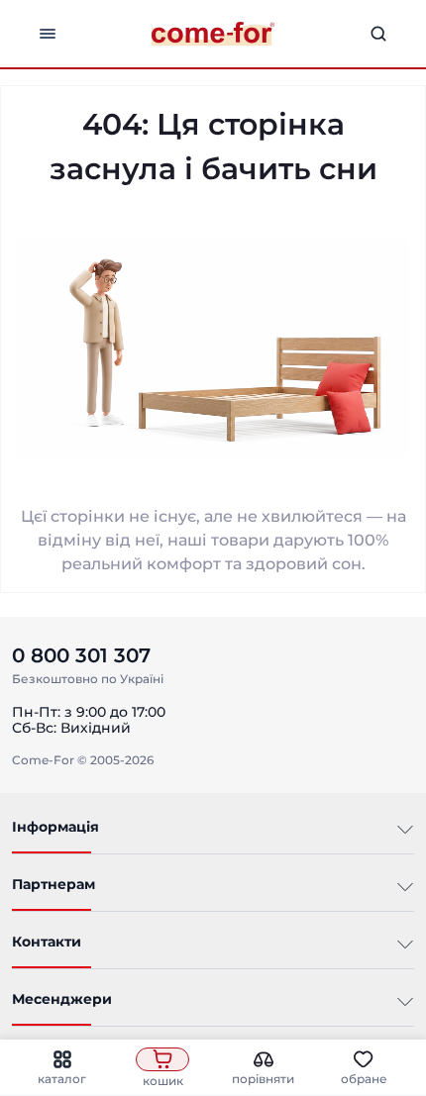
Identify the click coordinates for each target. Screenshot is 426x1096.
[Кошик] (162, 1059)
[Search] (378, 33)
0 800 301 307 (81, 655)
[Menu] (47, 33)
